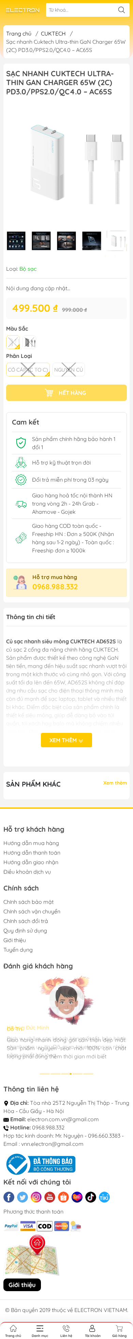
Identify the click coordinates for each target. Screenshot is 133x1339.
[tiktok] (90, 1197)
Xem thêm (63, 740)
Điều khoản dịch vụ (27, 871)
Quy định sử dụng (25, 930)
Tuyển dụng (18, 949)
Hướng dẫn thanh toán (31, 852)
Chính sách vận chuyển (31, 911)
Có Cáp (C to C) (28, 369)
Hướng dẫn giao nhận (30, 862)
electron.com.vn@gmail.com (63, 1119)
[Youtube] (49, 1197)
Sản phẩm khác (33, 784)
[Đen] (29, 342)
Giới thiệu (14, 940)
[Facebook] (8, 1197)
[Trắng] (13, 342)
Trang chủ (18, 33)
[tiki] (104, 1197)
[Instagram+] (36, 1197)
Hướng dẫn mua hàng (31, 843)
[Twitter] (22, 1197)
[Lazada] (77, 1197)
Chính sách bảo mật (28, 901)
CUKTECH (53, 33)
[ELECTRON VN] (22, 10)
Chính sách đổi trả (25, 921)
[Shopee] (63, 1197)
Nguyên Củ (68, 369)
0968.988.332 (55, 586)
